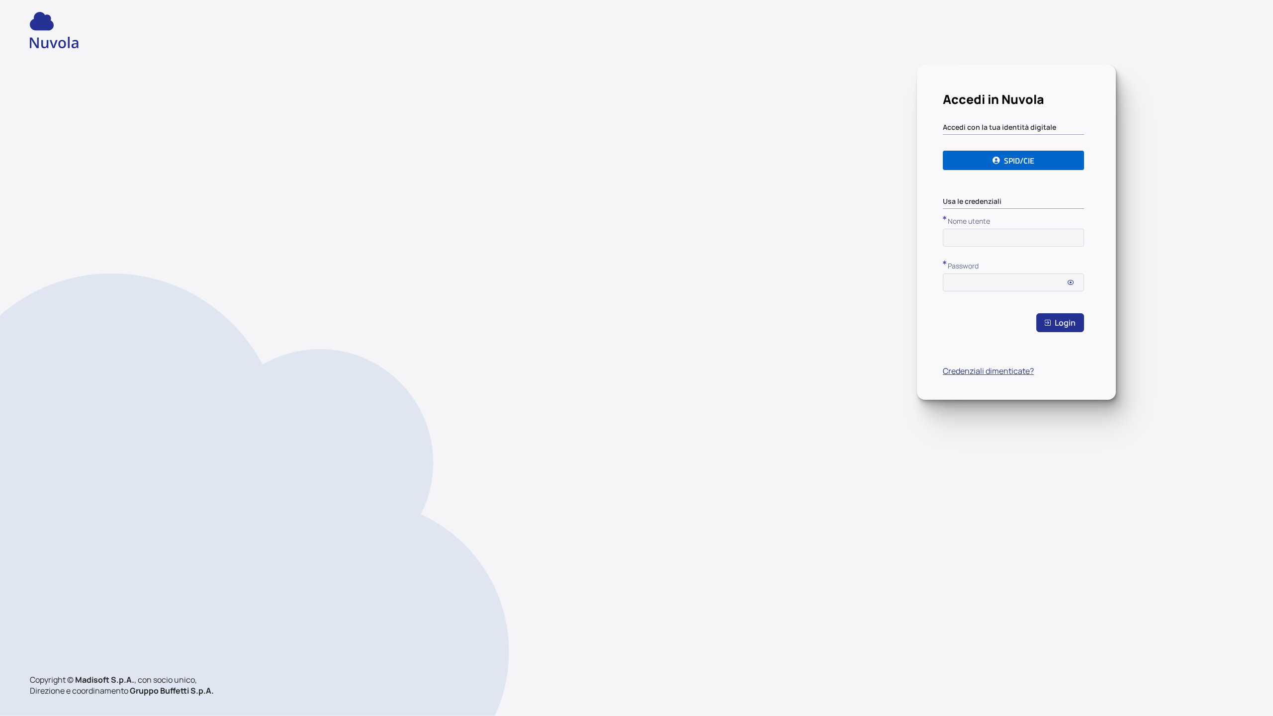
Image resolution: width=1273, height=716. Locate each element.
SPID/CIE (1019, 161)
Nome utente (969, 221)
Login (1065, 322)
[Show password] (1070, 282)
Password (963, 265)
